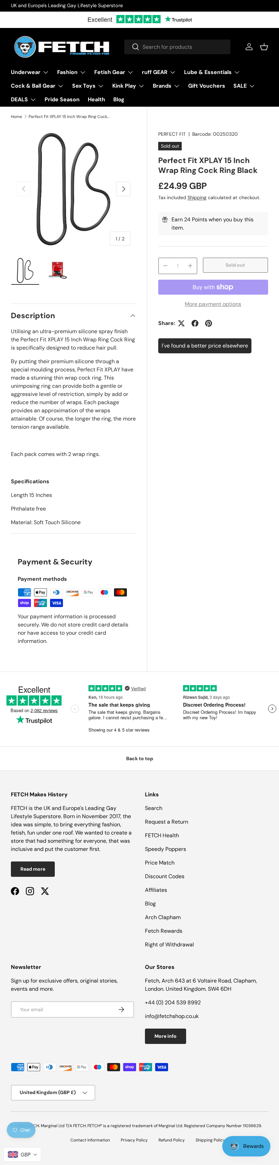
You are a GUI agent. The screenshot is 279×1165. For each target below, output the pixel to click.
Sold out (235, 265)
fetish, (19, 832)
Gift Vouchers (206, 85)
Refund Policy (172, 1140)
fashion (111, 824)
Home (16, 117)
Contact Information (90, 1140)
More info (165, 1036)
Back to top (139, 758)
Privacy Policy (134, 1140)
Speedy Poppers (165, 849)
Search (153, 808)
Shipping (197, 197)
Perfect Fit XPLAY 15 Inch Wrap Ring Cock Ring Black (69, 117)
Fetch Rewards (163, 930)
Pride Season (62, 99)
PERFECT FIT (172, 134)
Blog (119, 99)
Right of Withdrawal (169, 944)
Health (96, 99)
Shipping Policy (210, 1140)
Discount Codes (164, 876)
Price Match (160, 862)
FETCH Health (162, 835)
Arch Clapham (163, 917)
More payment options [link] (213, 304)
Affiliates (156, 890)
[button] (264, 46)
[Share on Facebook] (195, 323)
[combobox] (177, 47)
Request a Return (166, 821)
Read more (32, 869)
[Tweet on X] (181, 323)
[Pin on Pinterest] (208, 323)
